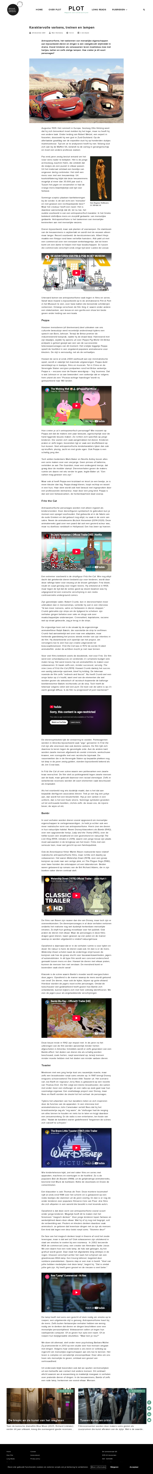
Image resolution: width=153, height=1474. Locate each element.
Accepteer (134, 1467)
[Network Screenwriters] (15, 8)
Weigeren (114, 1467)
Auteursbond (35, 1455)
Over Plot (55, 9)
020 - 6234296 (107, 1459)
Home (39, 9)
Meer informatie (98, 1467)
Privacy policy (35, 1459)
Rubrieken (118, 9)
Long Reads (99, 9)
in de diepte (65, 1391)
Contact (33, 1451)
